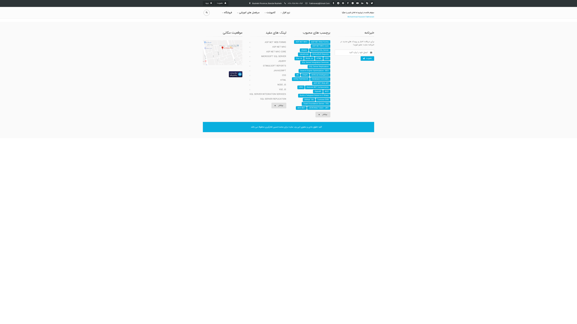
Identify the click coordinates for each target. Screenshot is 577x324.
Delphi (305, 75)
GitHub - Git (309, 99)
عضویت (220, 3)
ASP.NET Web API (321, 83)
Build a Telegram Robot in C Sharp (314, 95)
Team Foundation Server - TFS (316, 103)
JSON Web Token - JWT (319, 108)
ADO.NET (301, 108)
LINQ (301, 87)
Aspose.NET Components (318, 87)
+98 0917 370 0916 (295, 3)
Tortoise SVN (323, 99)
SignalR (318, 91)
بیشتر (280, 105)
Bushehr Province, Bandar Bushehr (267, 3)
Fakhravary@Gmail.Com (319, 3)
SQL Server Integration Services (268, 94)
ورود (207, 3)
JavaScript (279, 70)
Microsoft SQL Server (273, 56)
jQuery (282, 61)
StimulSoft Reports (274, 66)
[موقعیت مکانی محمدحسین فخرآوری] (222, 52)
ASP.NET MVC (279, 47)
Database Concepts (320, 79)
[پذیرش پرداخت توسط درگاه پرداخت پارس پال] (222, 74)
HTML (283, 80)
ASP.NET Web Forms (275, 42)
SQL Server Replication (273, 99)
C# (297, 75)
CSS (284, 75)
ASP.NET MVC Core (276, 51)
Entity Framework (301, 79)
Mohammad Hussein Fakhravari (361, 17)
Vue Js (282, 89)
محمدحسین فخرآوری (274, 127)
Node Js (282, 84)
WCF (327, 91)
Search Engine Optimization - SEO (314, 70)
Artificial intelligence (320, 75)
